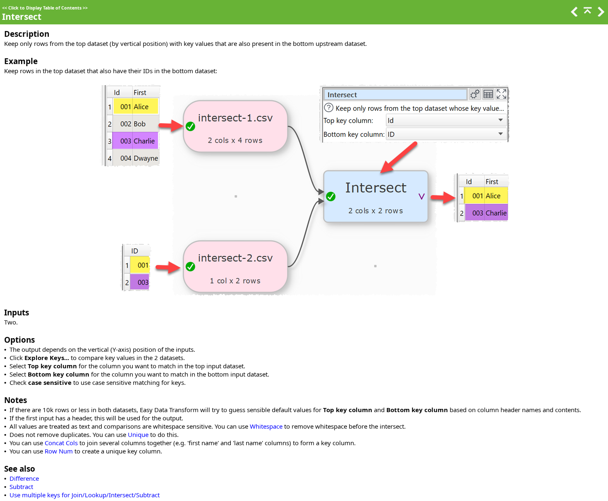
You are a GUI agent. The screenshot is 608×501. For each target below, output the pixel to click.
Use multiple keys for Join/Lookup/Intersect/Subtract (85, 495)
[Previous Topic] (573, 14)
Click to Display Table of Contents (44, 8)
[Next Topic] (600, 14)
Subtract (21, 486)
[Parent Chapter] (587, 14)
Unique (138, 434)
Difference (24, 478)
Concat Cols (61, 443)
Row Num (59, 451)
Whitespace (266, 426)
